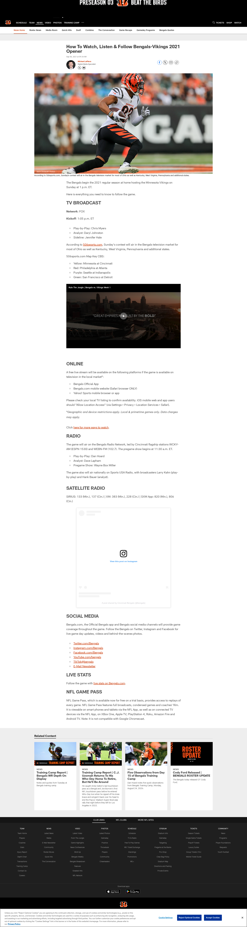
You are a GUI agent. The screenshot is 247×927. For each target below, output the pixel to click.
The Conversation (49, 861)
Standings (132, 852)
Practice (105, 843)
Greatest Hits (77, 871)
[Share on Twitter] (165, 64)
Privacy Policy (14, 924)
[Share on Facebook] (159, 64)
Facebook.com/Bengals (88, 652)
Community (48, 847)
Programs (223, 838)
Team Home (22, 833)
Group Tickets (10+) (193, 852)
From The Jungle (77, 838)
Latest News (48, 833)
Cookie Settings (166, 917)
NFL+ (132, 861)
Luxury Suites (194, 847)
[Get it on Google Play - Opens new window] (132, 892)
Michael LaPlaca (84, 61)
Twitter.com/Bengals (86, 643)
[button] (123, 316)
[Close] (242, 918)
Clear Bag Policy (163, 857)
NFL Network (77, 875)
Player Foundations (223, 843)
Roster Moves (49, 852)
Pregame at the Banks (163, 847)
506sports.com (92, 244)
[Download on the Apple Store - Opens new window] (113, 891)
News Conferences (77, 847)
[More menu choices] (83, 22)
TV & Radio (132, 838)
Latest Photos (104, 833)
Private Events (163, 871)
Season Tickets (194, 833)
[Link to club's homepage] (8, 22)
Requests (223, 847)
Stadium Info (163, 833)
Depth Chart (22, 857)
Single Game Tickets (194, 838)
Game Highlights (77, 843)
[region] (123, 918)
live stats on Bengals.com (109, 683)
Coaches (22, 843)
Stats (22, 847)
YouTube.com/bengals (87, 657)
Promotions (132, 857)
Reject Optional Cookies (189, 917)
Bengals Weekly (77, 857)
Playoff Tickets (193, 843)
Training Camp (22, 866)
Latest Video (77, 833)
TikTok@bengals (83, 661)
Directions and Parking (163, 866)
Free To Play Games (132, 843)
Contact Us (22, 871)
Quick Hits (49, 857)
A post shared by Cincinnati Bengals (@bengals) (123, 603)
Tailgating (163, 843)
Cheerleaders (105, 861)
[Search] (214, 22)
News (223, 833)
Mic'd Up (77, 852)
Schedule (132, 833)
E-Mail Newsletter (84, 666)
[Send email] (171, 64)
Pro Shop (163, 852)
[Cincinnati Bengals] (123, 905)
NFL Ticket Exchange (132, 847)
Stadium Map (163, 861)
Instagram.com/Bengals (88, 648)
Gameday (104, 838)
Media (49, 838)
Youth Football (223, 852)
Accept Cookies (213, 917)
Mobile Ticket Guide (193, 857)
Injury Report (22, 852)
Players (22, 838)
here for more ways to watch (91, 427)
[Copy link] (176, 62)
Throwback (104, 847)
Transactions (22, 861)
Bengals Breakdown (77, 861)
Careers (22, 875)
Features (77, 866)
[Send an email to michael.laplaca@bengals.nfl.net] (84, 67)
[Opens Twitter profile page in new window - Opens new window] (79, 67)
